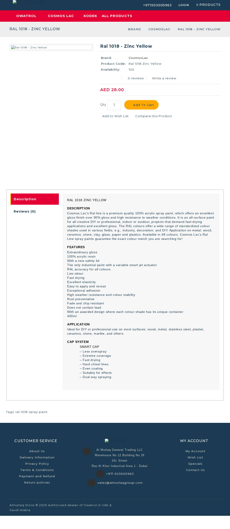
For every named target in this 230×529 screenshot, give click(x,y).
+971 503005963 (120, 473)
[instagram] (217, 504)
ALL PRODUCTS (117, 16)
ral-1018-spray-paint (31, 412)
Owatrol (26, 16)
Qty (103, 104)
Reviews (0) (25, 211)
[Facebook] (193, 504)
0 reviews (136, 78)
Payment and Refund (37, 476)
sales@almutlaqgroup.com (120, 482)
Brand (134, 29)
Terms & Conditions (37, 470)
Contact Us (195, 470)
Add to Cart (143, 105)
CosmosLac (159, 29)
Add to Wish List (115, 116)
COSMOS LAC (61, 16)
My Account (195, 451)
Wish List (195, 457)
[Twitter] (205, 504)
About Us (37, 451)
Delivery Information (37, 457)
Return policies (37, 482)
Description (25, 199)
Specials (195, 463)
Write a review (164, 78)
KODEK (90, 16)
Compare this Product (153, 116)
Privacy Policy (37, 463)
